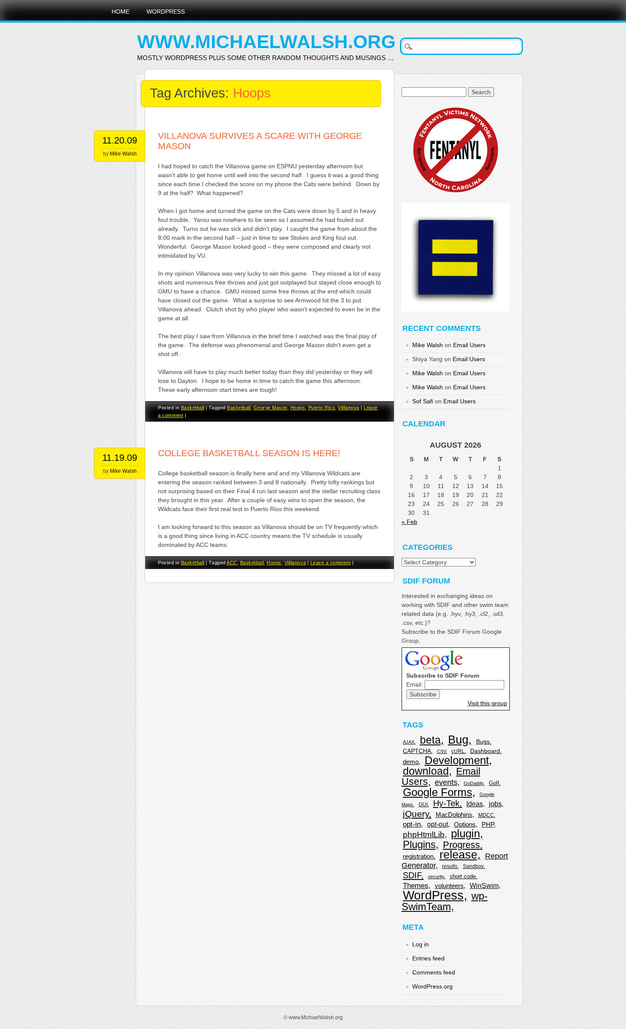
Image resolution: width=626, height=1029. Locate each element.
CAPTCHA (417, 751)
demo (411, 761)
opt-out (437, 824)
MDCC (486, 815)
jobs (495, 804)
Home (120, 11)
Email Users (469, 345)
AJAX (408, 741)
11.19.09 (119, 457)
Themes (415, 885)
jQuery (416, 814)
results (449, 866)
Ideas (474, 804)
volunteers (449, 885)
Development (457, 760)
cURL (458, 751)
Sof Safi (422, 401)
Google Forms (437, 792)
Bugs (483, 742)
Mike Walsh (123, 154)
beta (430, 740)
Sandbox (473, 866)
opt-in (412, 824)
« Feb (409, 521)
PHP (488, 824)
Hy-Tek (446, 803)
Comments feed (433, 972)
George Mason (270, 407)
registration (418, 856)
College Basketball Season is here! (249, 453)
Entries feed (428, 958)
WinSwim (484, 885)
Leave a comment (330, 562)
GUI (423, 805)
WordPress (165, 11)
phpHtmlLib (424, 834)
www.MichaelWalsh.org (266, 41)
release (458, 854)
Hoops (297, 407)
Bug (458, 739)
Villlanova (348, 407)
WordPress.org (432, 986)
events (446, 782)
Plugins (419, 844)
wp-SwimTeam (445, 901)
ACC (232, 562)
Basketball (192, 407)
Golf (494, 783)
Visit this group (487, 703)
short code (463, 876)
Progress (461, 844)
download (426, 771)
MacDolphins (454, 814)
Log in (420, 944)
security (436, 876)
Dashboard (485, 751)
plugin (465, 833)
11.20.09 (119, 140)
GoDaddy (473, 783)
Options (465, 824)
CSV (441, 751)
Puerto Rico (321, 407)
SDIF (412, 875)
